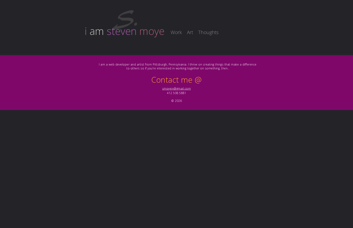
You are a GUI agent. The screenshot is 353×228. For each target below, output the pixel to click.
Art (190, 32)
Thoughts (208, 32)
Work (176, 32)
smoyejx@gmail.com (176, 88)
